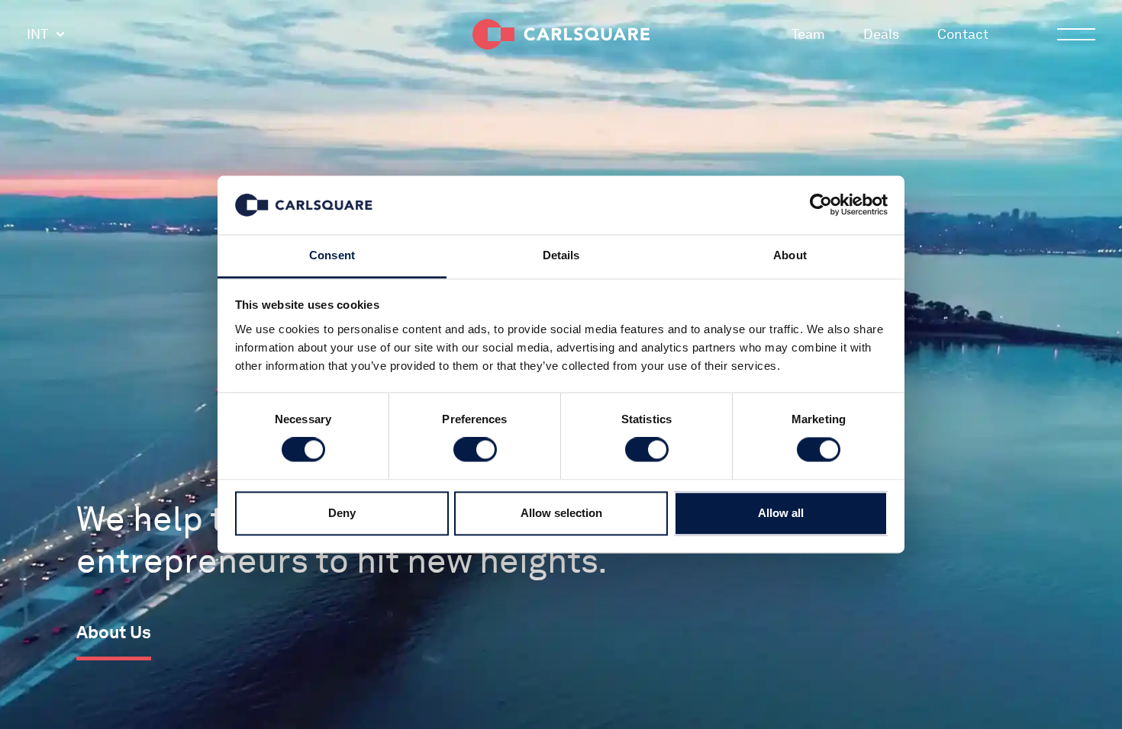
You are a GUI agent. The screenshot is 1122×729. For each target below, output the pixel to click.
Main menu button (1076, 34)
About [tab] (790, 255)
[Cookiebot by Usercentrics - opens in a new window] (821, 205)
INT (37, 34)
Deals (881, 34)
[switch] (475, 450)
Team (808, 34)
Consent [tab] (332, 255)
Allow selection (561, 512)
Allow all (781, 512)
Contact (962, 34)
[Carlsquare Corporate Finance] (561, 34)
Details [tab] (561, 255)
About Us (113, 632)
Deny (342, 512)
